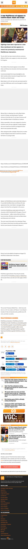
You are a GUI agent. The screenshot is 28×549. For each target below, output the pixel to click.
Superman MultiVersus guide (8, 331)
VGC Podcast (4, 506)
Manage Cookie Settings (7, 488)
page (2, 460)
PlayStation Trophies (6, 524)
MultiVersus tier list (18, 321)
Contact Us (3, 495)
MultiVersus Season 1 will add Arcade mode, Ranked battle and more (18, 266)
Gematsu (3, 518)
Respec (2, 531)
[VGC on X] (20, 6)
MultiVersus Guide (5, 323)
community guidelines (10, 450)
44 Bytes (10, 538)
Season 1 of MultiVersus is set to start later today (13, 201)
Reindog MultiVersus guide (17, 329)
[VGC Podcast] (18, 6)
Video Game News (7, 425)
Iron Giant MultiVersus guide (8, 327)
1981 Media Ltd (9, 476)
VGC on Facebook (5, 503)
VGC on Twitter (4, 508)
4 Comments (24, 433)
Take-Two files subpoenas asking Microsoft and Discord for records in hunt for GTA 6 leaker (16, 387)
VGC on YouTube (5, 510)
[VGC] (14, 2)
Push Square (4, 528)
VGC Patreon (4, 504)
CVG (2, 517)
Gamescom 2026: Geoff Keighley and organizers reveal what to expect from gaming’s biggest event (15, 405)
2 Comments (24, 443)
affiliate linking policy (15, 342)
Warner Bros (4, 113)
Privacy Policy (4, 497)
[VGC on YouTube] (23, 6)
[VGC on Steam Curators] (26, 6)
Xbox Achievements (6, 535)
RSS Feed (3, 501)
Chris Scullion (23, 25)
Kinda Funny (4, 520)
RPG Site (3, 529)
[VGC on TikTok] (25, 6)
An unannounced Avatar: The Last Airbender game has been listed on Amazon (17, 437)
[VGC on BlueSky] (21, 6)
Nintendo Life (4, 522)
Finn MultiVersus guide (6, 325)
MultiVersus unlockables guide (18, 323)
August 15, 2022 (13, 172)
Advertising (3, 492)
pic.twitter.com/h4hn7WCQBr (13, 171)
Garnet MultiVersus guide (19, 325)
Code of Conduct (5, 493)
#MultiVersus (20, 170)
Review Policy (4, 499)
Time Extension (4, 533)
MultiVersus (16, 119)
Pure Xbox (3, 526)
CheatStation (4, 515)
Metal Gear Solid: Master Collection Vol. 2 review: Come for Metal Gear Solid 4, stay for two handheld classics (16, 381)
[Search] (26, 2)
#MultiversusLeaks (3, 171)
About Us (3, 490)
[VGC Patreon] (16, 6)
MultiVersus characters (6, 321)
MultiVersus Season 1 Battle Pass (18, 275)
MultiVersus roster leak (12, 210)
